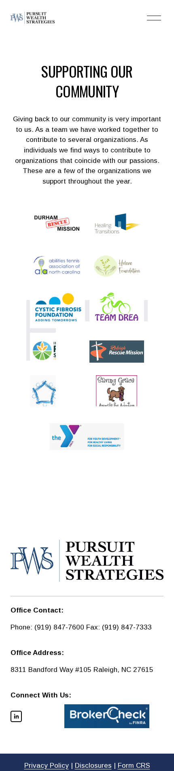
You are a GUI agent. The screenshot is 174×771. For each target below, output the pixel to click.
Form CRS (134, 765)
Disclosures (93, 765)
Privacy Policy (46, 765)
